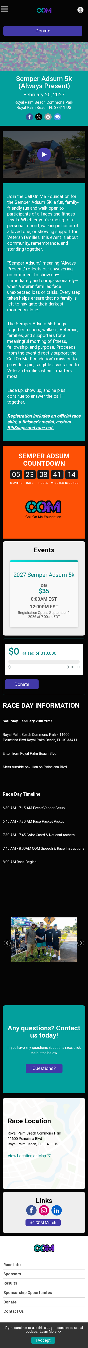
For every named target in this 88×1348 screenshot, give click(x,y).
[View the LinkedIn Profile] (56, 1210)
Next (83, 943)
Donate (42, 31)
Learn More (48, 1332)
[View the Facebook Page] (31, 1210)
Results (10, 1283)
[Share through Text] (57, 117)
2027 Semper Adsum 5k (44, 575)
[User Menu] (80, 10)
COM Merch (45, 1222)
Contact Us (13, 1311)
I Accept (43, 1340)
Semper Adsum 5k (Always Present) (44, 82)
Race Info (12, 1265)
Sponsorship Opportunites (27, 1292)
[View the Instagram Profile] (44, 1210)
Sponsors (12, 1274)
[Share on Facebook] (29, 117)
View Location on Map (27, 1156)
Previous (10, 943)
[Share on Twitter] (38, 117)
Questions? (44, 1068)
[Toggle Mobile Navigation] (4, 9)
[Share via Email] (48, 117)
